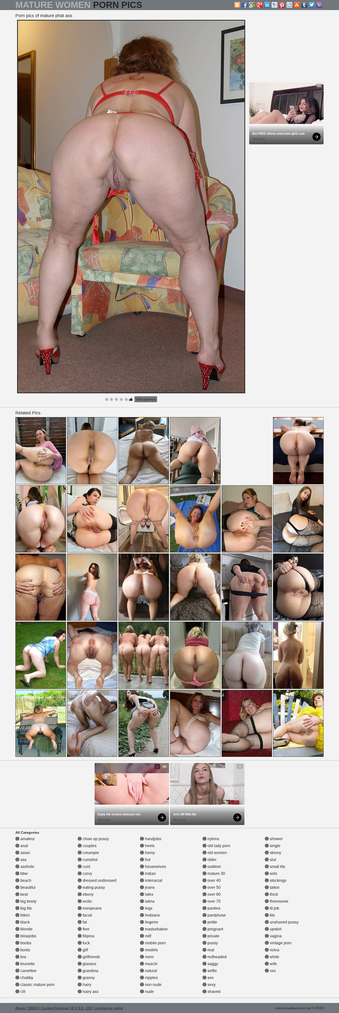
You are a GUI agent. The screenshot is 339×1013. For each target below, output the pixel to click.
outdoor (213, 866)
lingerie (151, 922)
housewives (155, 866)
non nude (153, 984)
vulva (274, 950)
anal (23, 846)
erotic (87, 901)
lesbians (152, 915)
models (151, 950)
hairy (86, 984)
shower (276, 839)
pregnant (214, 929)
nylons (212, 839)
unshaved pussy (284, 922)
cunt (86, 866)
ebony (88, 894)
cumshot (90, 860)
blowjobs (27, 936)
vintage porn (280, 943)
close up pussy (95, 839)
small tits (277, 866)
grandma (90, 971)
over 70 (213, 901)
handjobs (152, 839)
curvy (87, 873)
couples (89, 846)
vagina (275, 936)
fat (84, 922)
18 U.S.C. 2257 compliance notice (96, 1008)
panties (213, 908)
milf (147, 936)
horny (149, 853)
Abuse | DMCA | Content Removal (41, 1008)
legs (148, 908)
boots (24, 950)
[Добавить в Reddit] (289, 5)
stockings (277, 880)
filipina (88, 936)
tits (272, 915)
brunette (27, 964)
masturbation (156, 929)
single (274, 846)
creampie (90, 853)
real (210, 950)
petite (211, 922)
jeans (149, 887)
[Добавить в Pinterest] (282, 5)
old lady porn (218, 846)
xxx (272, 971)
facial (87, 915)
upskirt (275, 929)
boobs (25, 943)
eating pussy (93, 887)
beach (25, 880)
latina (149, 901)
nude (149, 991)
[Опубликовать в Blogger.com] (237, 5)
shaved (213, 991)
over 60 (213, 894)
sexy (211, 984)
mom (149, 957)
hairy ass (90, 991)
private (212, 936)
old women (216, 853)
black (24, 922)
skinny (275, 853)
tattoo (274, 887)
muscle (151, 964)
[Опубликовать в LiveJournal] (274, 5)
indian (150, 873)
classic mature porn (37, 984)
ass (23, 860)
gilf (85, 950)
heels (149, 846)
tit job (274, 908)
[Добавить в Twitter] (312, 5)
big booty (27, 901)
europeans (92, 908)
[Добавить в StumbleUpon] (297, 5)
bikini (24, 915)
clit (22, 991)
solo (273, 873)
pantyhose (216, 915)
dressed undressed (99, 880)
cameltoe (27, 971)
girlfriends (91, 957)
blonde (26, 929)
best (23, 894)
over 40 (213, 880)
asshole (26, 866)
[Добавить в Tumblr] (304, 5)
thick (273, 894)
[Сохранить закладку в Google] (252, 5)
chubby (26, 978)
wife (273, 964)
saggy (212, 964)
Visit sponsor (146, 399)
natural (150, 971)
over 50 (213, 887)
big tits (25, 908)
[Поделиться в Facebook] (245, 5)
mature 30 (215, 873)
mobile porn (155, 943)
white (274, 957)
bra (22, 957)
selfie (211, 971)
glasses (89, 964)
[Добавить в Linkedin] (267, 5)
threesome (278, 901)
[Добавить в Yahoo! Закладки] (319, 5)
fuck (86, 943)
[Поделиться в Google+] (260, 5)
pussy (212, 943)
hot (147, 860)
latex (148, 894)
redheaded (216, 957)
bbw (23, 873)
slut (272, 860)
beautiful (27, 887)
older (211, 860)
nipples (151, 978)
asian (24, 853)
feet (85, 929)
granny (88, 978)
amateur (27, 839)
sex (210, 978)
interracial (153, 880)
